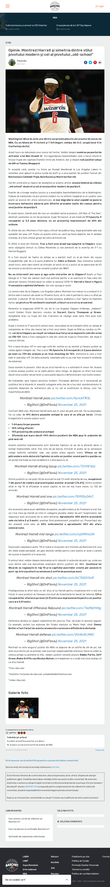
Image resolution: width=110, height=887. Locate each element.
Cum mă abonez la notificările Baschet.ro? (29, 829)
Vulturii (54, 856)
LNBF (25, 861)
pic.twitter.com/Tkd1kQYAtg (81, 608)
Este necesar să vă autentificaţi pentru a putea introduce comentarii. (42, 760)
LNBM (26, 856)
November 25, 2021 (72, 405)
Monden (55, 873)
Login (101, 6)
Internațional (29, 869)
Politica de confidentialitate (85, 873)
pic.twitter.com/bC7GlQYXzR (73, 578)
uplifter (12, 733)
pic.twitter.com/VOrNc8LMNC (73, 634)
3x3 (53, 868)
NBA (25, 873)
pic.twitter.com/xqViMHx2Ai (75, 534)
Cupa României (30, 865)
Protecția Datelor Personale (85, 865)
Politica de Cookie (80, 861)
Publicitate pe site (80, 856)
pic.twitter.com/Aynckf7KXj (70, 398)
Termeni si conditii (80, 869)
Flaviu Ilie (21, 61)
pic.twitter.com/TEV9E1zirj (76, 466)
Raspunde (100, 750)
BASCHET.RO (31, 786)
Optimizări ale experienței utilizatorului (26, 836)
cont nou (55, 767)
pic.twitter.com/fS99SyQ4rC (73, 496)
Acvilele (55, 862)
